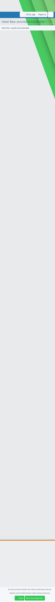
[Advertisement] (27, 571)
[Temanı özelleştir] (22, 14)
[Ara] (51, 14)
